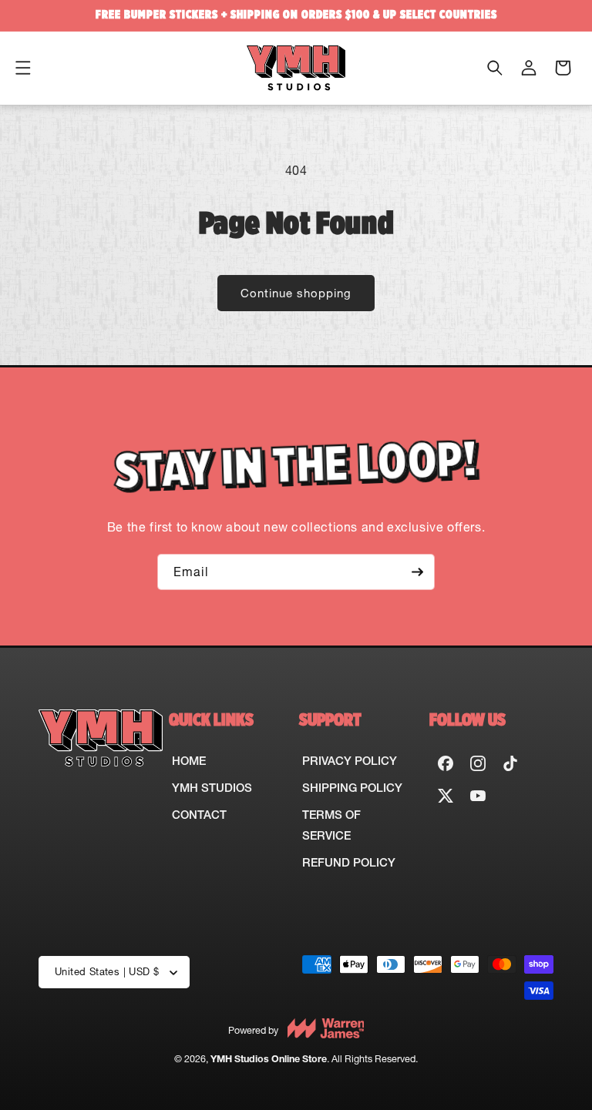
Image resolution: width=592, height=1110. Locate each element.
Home (189, 760)
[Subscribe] (417, 572)
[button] (23, 68)
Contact (199, 814)
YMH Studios (212, 787)
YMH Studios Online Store (268, 1059)
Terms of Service (331, 825)
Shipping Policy (352, 787)
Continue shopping (296, 293)
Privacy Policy (349, 760)
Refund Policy (348, 862)
